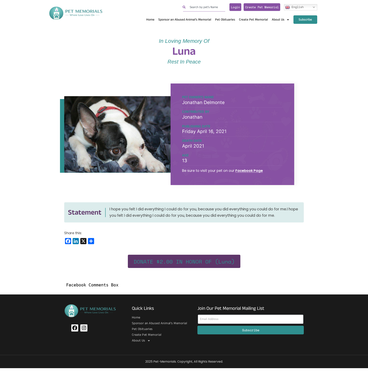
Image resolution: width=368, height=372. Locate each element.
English (297, 6)
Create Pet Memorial (262, 7)
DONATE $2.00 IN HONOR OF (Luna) (184, 261)
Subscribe (305, 19)
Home (150, 19)
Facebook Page (249, 170)
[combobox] (204, 7)
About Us (278, 19)
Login (235, 7)
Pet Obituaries (225, 19)
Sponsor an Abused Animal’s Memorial (184, 19)
